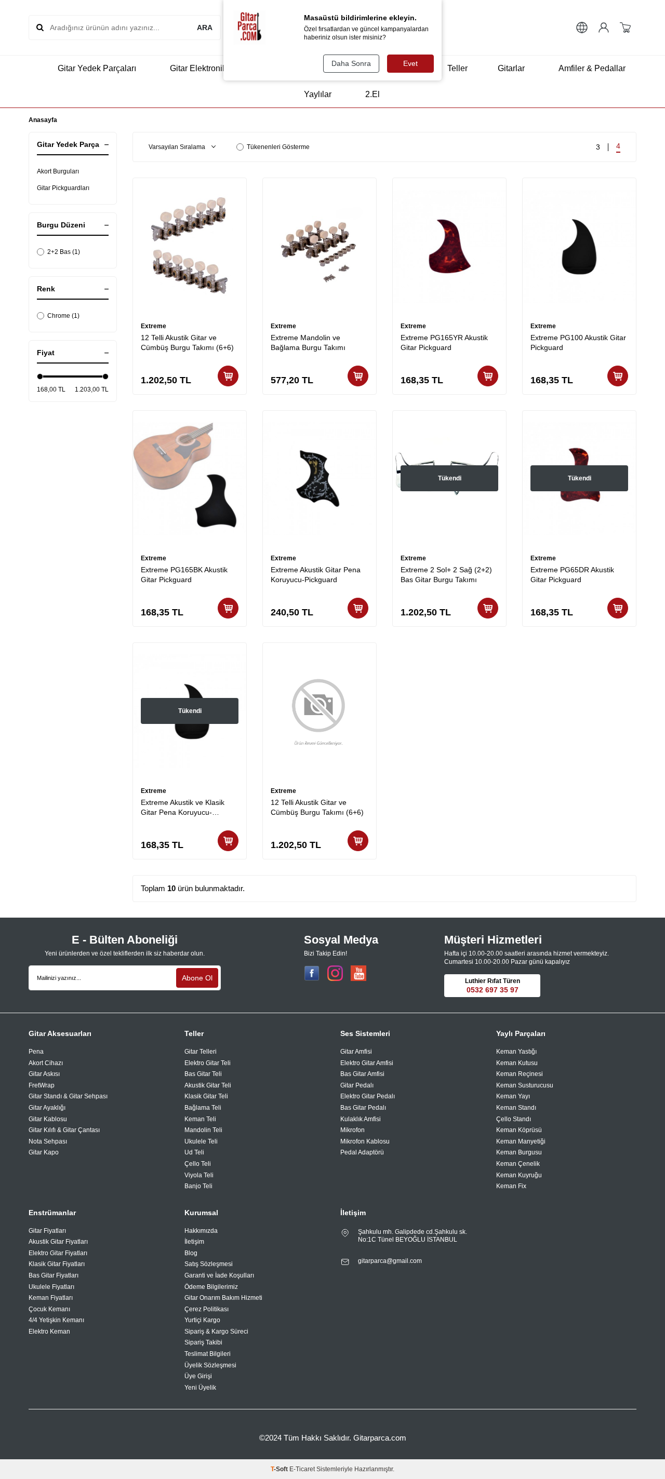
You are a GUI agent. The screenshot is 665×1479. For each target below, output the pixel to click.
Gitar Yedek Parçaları (97, 68)
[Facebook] (312, 973)
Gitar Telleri (200, 1051)
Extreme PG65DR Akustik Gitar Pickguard (572, 575)
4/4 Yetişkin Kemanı (56, 1320)
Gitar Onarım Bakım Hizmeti (223, 1297)
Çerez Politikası (206, 1309)
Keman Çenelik (518, 1163)
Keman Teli (200, 1119)
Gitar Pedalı (357, 1085)
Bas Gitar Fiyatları (53, 1275)
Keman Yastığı (516, 1051)
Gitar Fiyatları (47, 1230)
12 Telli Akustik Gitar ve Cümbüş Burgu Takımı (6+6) (187, 342)
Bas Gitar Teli (203, 1074)
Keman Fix (511, 1186)
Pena (36, 1051)
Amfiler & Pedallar (592, 68)
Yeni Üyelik (200, 1387)
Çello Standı (513, 1119)
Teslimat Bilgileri (207, 1353)
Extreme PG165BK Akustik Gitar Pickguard (184, 575)
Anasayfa (43, 120)
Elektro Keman (49, 1331)
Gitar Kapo (44, 1152)
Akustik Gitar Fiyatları (58, 1241)
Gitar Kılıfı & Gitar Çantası (64, 1130)
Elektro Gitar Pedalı (367, 1096)
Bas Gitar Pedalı (363, 1107)
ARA (204, 27)
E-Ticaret (302, 1469)
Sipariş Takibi (203, 1342)
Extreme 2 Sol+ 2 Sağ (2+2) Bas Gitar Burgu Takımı (446, 575)
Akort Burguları (58, 171)
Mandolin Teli (203, 1130)
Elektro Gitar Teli (207, 1063)
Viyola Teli (199, 1175)
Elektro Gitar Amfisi (366, 1063)
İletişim (194, 1241)
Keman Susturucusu (524, 1085)
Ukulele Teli (201, 1141)
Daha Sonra (351, 63)
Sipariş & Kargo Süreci (216, 1331)
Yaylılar (317, 94)
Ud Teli (194, 1152)
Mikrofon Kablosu (365, 1141)
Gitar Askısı (44, 1074)
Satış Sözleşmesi (208, 1264)
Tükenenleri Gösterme (278, 147)
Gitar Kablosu (48, 1119)
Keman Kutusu (517, 1063)
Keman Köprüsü (519, 1130)
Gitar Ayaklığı (47, 1107)
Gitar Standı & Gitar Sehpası (68, 1096)
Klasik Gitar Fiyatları (57, 1264)
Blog (190, 1253)
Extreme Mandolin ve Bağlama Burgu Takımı (308, 342)
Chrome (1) (63, 315)
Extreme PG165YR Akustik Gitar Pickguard (444, 342)
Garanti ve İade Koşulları (219, 1275)
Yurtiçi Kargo (202, 1320)
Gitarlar (511, 68)
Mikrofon (352, 1130)
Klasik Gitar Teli (206, 1096)
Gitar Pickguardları (63, 188)
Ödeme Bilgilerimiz (211, 1286)
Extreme (153, 326)
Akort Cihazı (46, 1063)
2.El (372, 94)
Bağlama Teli (202, 1107)
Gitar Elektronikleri (204, 68)
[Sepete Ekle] (228, 376)
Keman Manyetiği (521, 1141)
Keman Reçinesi (519, 1074)
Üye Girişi (198, 1376)
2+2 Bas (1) (63, 252)
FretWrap (42, 1085)
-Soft (280, 1469)
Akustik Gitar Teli (207, 1085)
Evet (410, 63)
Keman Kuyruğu (519, 1175)
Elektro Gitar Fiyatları (58, 1253)
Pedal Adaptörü (362, 1152)
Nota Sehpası (48, 1141)
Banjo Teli (198, 1186)
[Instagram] (335, 973)
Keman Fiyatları (51, 1297)
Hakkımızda (201, 1230)
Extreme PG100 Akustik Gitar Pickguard (578, 342)
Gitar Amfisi (356, 1051)
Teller (457, 68)
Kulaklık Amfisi (360, 1119)
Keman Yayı (513, 1096)
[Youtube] (358, 973)
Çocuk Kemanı (49, 1309)
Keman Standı (516, 1107)
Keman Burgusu (519, 1152)
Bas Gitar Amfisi (362, 1074)
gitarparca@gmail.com (390, 1261)
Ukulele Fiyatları (51, 1286)
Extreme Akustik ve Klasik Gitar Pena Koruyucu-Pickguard (182, 807)
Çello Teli (197, 1163)
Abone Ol (197, 978)
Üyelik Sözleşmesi (210, 1365)
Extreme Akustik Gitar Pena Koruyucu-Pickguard (316, 575)
